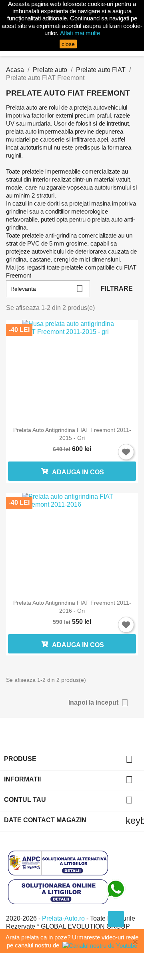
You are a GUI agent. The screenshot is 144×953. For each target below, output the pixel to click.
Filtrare (117, 288)
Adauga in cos (77, 472)
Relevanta (46, 288)
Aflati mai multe (80, 33)
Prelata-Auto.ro (64, 918)
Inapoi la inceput (98, 702)
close (68, 44)
